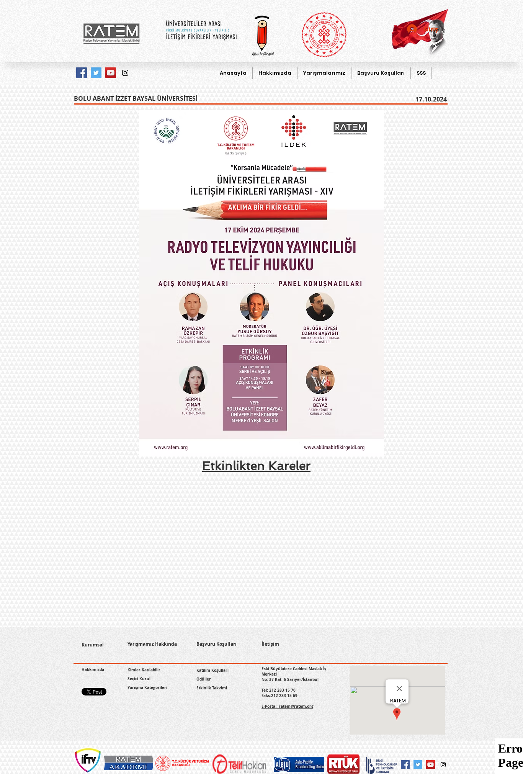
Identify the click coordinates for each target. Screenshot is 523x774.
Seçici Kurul (138, 678)
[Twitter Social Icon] (417, 764)
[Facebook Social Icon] (405, 764)
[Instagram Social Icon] (443, 764)
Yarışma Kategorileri (147, 687)
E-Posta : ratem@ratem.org (288, 706)
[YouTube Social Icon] (430, 764)
